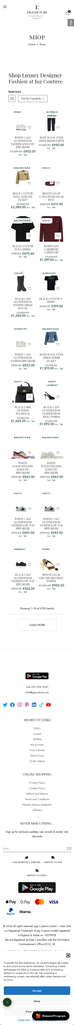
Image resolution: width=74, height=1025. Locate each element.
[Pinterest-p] (26, 704)
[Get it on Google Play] (37, 673)
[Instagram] (19, 704)
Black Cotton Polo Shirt (23, 248)
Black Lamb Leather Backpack (23, 410)
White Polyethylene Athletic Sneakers (23, 468)
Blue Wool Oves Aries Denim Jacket (51, 358)
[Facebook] (12, 704)
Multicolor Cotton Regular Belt (51, 197)
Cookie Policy (24, 1020)
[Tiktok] (41, 704)
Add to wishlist (29, 127)
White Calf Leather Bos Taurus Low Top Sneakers (23, 524)
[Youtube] (48, 704)
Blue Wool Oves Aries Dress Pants (51, 139)
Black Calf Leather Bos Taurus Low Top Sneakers (23, 579)
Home (31, 44)
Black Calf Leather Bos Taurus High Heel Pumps (51, 412)
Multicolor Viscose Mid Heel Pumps (51, 578)
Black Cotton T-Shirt (51, 300)
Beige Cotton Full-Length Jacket (23, 197)
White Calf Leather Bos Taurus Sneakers (22, 358)
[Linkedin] (34, 704)
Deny (37, 1001)
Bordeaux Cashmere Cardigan (51, 249)
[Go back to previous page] (7, 1002)
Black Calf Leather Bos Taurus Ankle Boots (23, 303)
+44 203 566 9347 (37, 687)
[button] (68, 955)
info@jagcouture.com (37, 692)
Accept (37, 991)
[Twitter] (5, 704)
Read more (15, 91)
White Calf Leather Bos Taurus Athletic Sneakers (23, 142)
